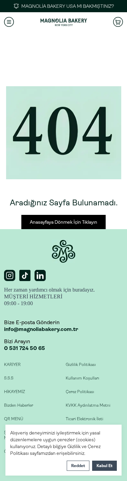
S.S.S (9, 378)
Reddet (78, 465)
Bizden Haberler (18, 405)
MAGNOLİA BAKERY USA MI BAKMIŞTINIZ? (67, 6)
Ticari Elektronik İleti (84, 419)
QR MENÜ (13, 419)
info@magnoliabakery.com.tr (41, 329)
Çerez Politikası (80, 391)
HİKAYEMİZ (14, 391)
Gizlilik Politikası (81, 364)
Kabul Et (104, 465)
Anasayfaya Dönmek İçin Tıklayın (63, 222)
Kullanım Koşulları (82, 378)
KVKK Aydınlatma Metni (88, 405)
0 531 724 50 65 (24, 348)
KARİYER (12, 364)
